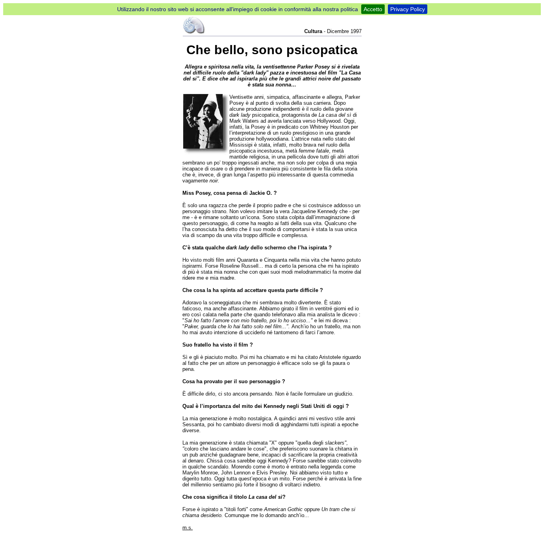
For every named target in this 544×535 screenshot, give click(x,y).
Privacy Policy (407, 9)
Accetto (373, 9)
